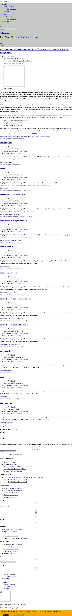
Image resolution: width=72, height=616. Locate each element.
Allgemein (15, 61)
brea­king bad (6, 142)
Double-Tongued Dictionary (10, 531)
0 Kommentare (18, 63)
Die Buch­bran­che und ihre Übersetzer (13, 488)
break (2, 169)
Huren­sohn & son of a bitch (10, 497)
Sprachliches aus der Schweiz (11, 536)
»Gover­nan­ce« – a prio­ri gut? (11, 495)
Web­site (70, 128)
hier (48, 92)
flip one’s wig (6, 403)
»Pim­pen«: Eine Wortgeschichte (11, 492)
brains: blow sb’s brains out (12, 195)
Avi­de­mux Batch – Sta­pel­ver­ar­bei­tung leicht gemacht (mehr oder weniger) (24, 477)
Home (5, 4)
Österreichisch (7, 533)
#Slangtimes (5, 33)
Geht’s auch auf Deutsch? (10, 462)
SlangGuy (13, 56)
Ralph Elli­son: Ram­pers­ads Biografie (13, 490)
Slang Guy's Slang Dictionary (20, 151)
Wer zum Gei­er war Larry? (10, 464)
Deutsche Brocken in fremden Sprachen (13, 529)
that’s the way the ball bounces (13, 325)
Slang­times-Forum (11, 9)
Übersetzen (29, 61)
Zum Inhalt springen (5, 1)
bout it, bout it (6, 247)
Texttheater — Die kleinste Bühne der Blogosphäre (16, 538)
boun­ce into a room (8, 273)
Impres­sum (6, 11)
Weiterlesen (25, 136)
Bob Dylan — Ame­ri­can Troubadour (13, 471)
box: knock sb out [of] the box (13, 221)
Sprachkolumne (22, 61)
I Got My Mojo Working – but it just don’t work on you (18, 466)
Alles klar (5, 615)
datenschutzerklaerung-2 (18, 615)
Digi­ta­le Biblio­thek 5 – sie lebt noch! (17, 479)
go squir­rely (5, 351)
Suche (1, 24)
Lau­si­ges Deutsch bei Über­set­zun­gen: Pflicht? (15, 469)
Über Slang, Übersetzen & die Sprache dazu (19, 37)
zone (2, 377)
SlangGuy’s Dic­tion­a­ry (9, 6)
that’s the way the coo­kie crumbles (15, 299)
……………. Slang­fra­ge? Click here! (13, 454)
